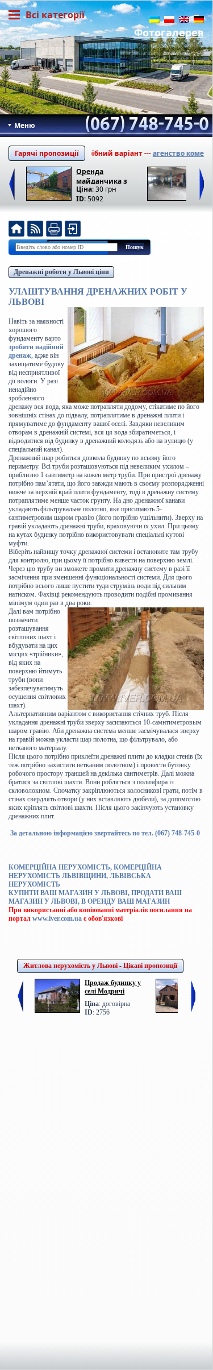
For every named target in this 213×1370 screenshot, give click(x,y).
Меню (23, 125)
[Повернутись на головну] (16, 230)
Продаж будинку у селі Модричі (113, 987)
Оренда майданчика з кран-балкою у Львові (102, 175)
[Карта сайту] (73, 230)
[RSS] (35, 230)
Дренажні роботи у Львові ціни (61, 272)
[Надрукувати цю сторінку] (54, 230)
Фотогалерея (169, 32)
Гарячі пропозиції (47, 153)
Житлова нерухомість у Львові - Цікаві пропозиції (100, 966)
